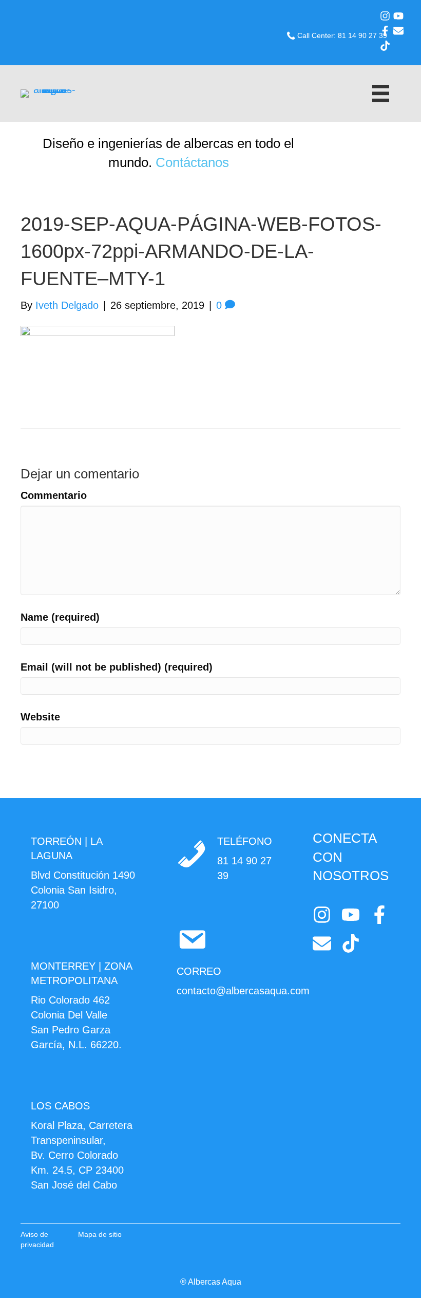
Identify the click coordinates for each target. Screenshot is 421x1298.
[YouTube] (398, 16)
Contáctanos (192, 162)
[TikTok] (385, 46)
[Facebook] (385, 31)
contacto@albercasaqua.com (243, 990)
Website (40, 716)
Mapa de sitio (100, 1234)
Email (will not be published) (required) (117, 667)
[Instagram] (385, 16)
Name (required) (60, 617)
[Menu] (381, 93)
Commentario (54, 495)
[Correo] (398, 31)
